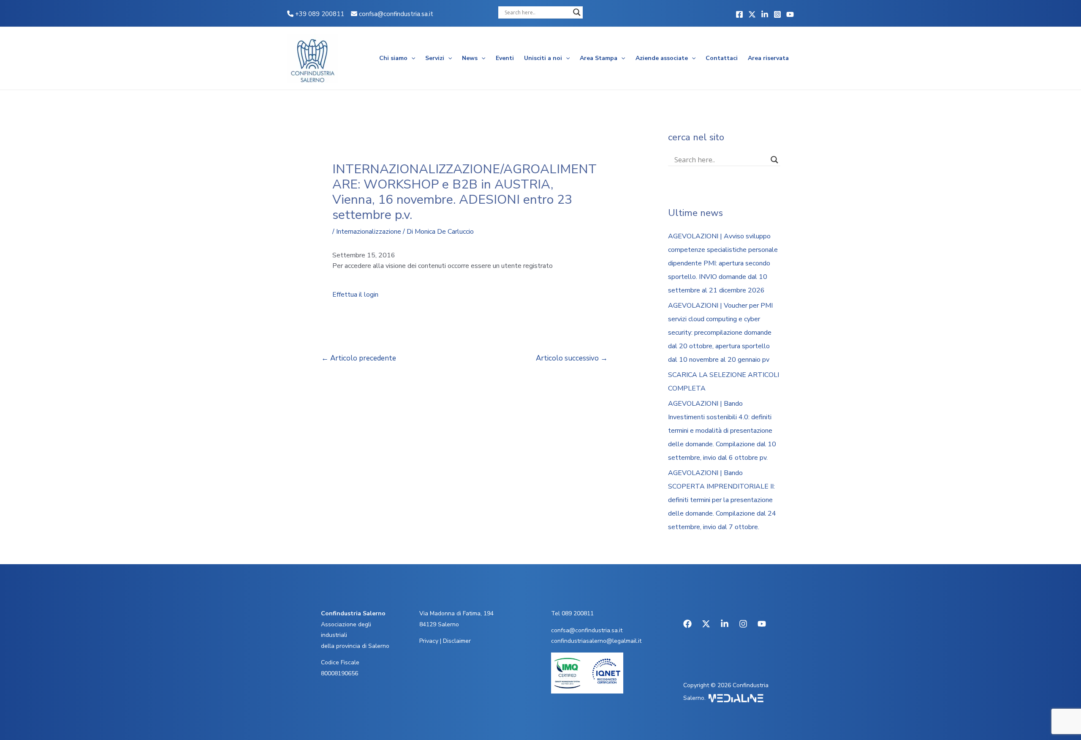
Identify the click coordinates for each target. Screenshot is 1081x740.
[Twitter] (752, 14)
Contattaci (722, 58)
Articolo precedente (358, 358)
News (470, 58)
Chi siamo (393, 58)
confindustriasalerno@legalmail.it (596, 641)
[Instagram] (777, 14)
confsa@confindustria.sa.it (396, 14)
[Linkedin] (765, 14)
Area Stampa (598, 58)
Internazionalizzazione (368, 231)
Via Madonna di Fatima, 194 (456, 613)
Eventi (505, 58)
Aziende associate (662, 58)
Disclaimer (457, 641)
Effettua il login (355, 294)
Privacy (428, 641)
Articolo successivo (572, 358)
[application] (411, 58)
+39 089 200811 (318, 14)
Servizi (434, 58)
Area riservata (768, 58)
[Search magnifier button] (577, 12)
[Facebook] (739, 14)
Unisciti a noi (543, 58)
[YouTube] (790, 14)
